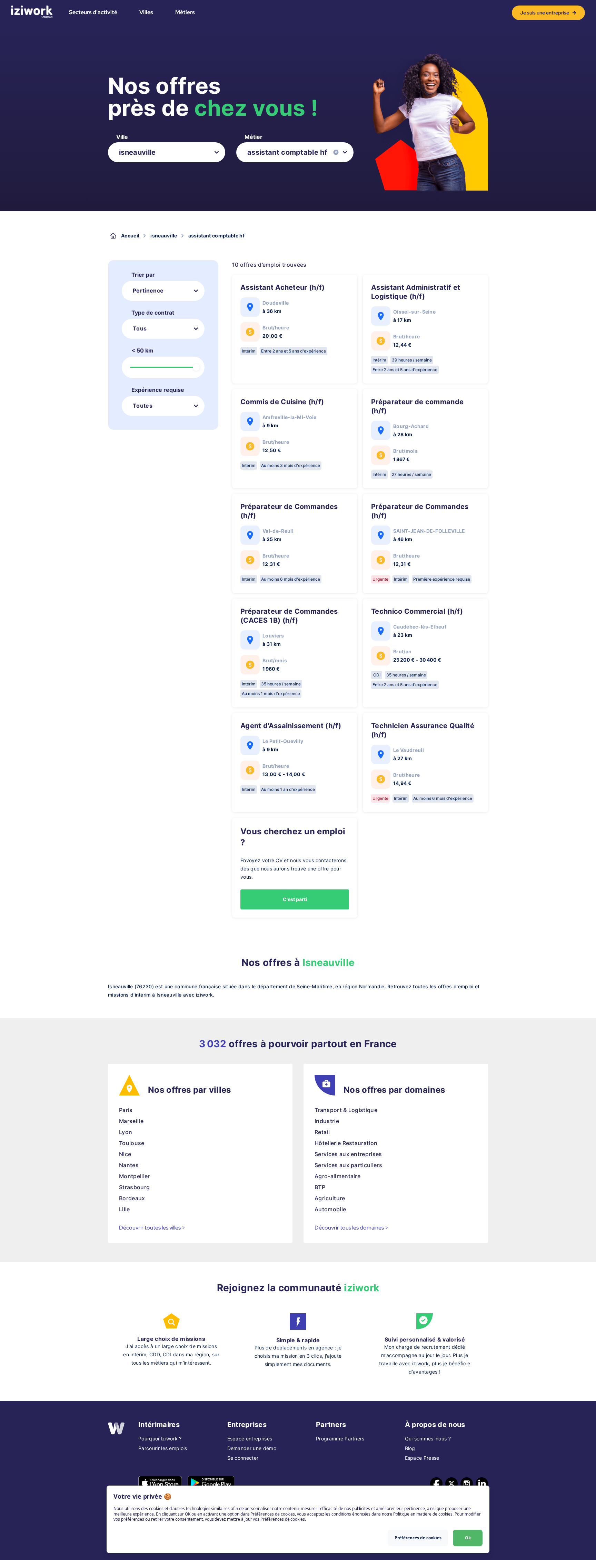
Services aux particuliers (348, 1165)
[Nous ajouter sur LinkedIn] (482, 1483)
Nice (125, 1154)
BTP (320, 1187)
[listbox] (166, 152)
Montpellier (134, 1176)
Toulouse (132, 1143)
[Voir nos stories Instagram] (466, 1483)
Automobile (330, 1209)
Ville (122, 136)
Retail (322, 1132)
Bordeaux (132, 1198)
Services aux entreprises (348, 1154)
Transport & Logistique (346, 1110)
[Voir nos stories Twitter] (451, 1483)
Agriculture (330, 1198)
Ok (468, 1538)
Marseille (131, 1121)
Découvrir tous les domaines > (351, 1227)
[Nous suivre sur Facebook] (436, 1483)
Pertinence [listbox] (148, 290)
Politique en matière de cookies (423, 1514)
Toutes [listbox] (142, 405)
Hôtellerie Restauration (346, 1143)
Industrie (327, 1121)
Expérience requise (157, 389)
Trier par (143, 274)
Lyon (125, 1132)
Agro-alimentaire (337, 1176)
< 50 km (142, 350)
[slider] (196, 367)
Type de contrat (152, 312)
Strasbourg (134, 1187)
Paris (126, 1110)
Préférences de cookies (418, 1538)
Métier (253, 136)
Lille (124, 1209)
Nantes (129, 1165)
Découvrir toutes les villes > (152, 1227)
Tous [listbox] (140, 328)
